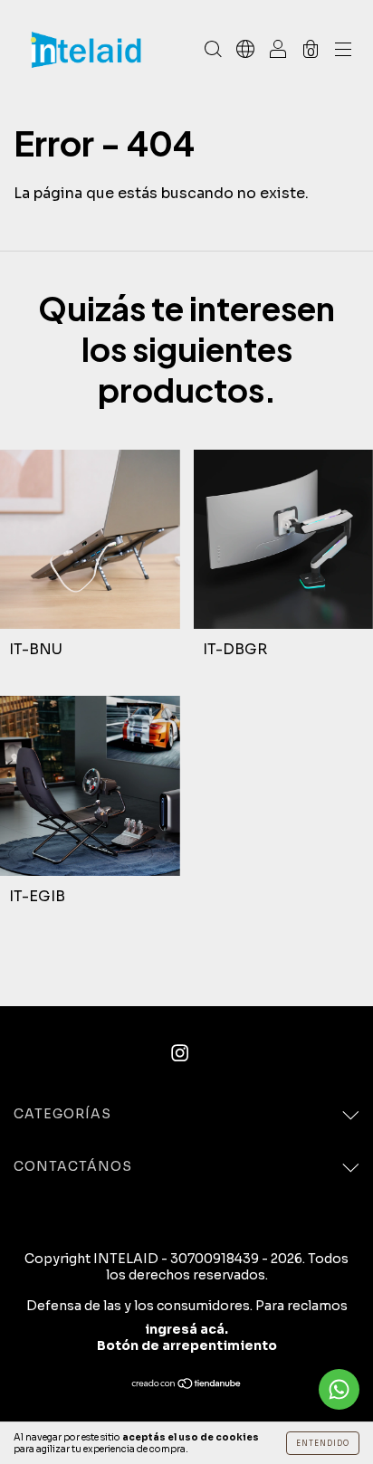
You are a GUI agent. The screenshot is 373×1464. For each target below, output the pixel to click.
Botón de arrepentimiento (187, 1345)
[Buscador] (213, 50)
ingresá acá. (186, 1329)
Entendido (322, 1443)
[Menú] (343, 50)
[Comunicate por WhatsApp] (339, 1389)
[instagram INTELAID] (179, 1052)
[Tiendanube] (187, 1384)
